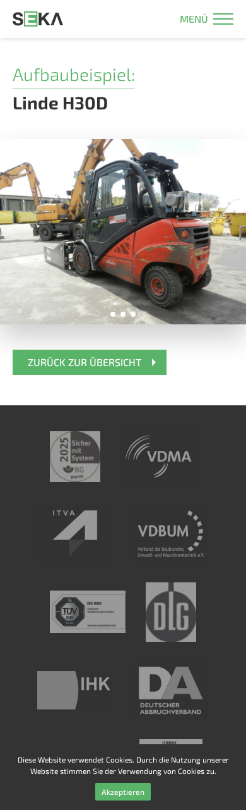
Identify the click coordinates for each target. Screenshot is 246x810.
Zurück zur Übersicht (84, 362)
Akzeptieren (123, 791)
